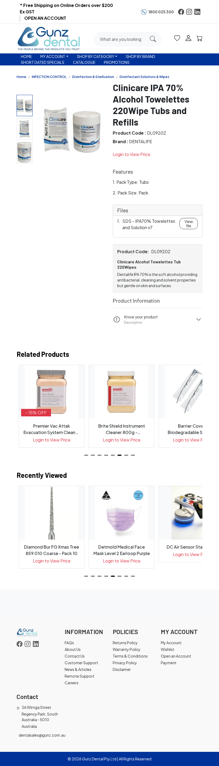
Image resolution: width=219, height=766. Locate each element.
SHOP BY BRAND (140, 56)
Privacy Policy (125, 662)
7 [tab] (126, 455)
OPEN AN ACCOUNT (45, 18)
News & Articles (78, 669)
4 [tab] (106, 455)
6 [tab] (120, 455)
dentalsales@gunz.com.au (42, 735)
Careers (72, 682)
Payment (169, 662)
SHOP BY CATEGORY (95, 56)
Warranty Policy (126, 649)
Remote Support (80, 676)
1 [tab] (86, 455)
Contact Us (75, 656)
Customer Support (81, 662)
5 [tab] (113, 455)
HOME (26, 56)
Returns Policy (125, 642)
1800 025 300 (161, 11)
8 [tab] (133, 455)
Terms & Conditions (130, 656)
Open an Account (176, 656)
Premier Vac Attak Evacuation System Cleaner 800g (52, 429)
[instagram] (189, 12)
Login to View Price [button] (131, 154)
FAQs (69, 642)
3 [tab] (99, 455)
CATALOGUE (84, 62)
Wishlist (167, 649)
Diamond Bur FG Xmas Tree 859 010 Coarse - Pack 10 (51, 550)
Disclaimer (122, 669)
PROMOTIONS (117, 62)
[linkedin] (197, 12)
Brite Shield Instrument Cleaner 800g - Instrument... (121, 429)
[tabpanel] (52, 406)
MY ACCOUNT (52, 56)
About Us (73, 649)
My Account (171, 642)
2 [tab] (93, 455)
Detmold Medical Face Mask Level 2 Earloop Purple (121, 550)
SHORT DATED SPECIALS (42, 62)
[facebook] (181, 12)
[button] (177, 37)
